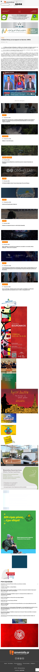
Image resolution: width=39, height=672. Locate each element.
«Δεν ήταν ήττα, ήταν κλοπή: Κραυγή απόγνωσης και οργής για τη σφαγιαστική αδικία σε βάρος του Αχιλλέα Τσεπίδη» (18, 616)
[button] (19, 456)
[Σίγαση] (35, 465)
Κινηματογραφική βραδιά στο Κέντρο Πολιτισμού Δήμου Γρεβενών (12, 597)
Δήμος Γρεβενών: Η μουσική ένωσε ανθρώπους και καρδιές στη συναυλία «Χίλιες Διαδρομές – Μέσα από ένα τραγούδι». (18, 247)
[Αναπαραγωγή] (2, 465)
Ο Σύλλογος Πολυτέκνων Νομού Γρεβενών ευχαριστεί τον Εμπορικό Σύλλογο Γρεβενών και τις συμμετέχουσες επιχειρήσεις (17, 594)
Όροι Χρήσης (10, 663)
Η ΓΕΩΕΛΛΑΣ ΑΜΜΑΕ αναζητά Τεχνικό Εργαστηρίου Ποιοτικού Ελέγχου (15, 183)
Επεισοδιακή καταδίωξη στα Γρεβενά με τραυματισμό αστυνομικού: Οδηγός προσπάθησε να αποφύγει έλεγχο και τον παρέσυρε (18, 612)
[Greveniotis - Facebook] (16, 4)
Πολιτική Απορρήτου (18, 663)
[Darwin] (21, 670)
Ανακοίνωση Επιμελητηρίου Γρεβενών (9, 204)
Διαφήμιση (33, 663)
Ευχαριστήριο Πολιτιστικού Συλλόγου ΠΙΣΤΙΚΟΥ (9, 600)
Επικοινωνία (19, 664)
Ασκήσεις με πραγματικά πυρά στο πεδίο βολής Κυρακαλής (13, 225)
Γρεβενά (4, 115)
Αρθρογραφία (5, 136)
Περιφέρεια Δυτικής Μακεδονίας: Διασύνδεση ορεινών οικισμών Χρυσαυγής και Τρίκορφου (17, 162)
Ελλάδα (4, 263)
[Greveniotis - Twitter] (17, 4)
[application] (19, 455)
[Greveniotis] (9, 2)
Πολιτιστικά (5, 284)
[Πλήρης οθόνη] (36, 465)
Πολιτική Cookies (26, 663)
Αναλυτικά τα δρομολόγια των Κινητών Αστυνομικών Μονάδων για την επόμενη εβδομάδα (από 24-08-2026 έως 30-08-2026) (18, 604)
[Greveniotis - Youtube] (19, 4)
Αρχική (5, 663)
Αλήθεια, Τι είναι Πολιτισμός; (7, 140)
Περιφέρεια (9, 157)
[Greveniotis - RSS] (21, 4)
